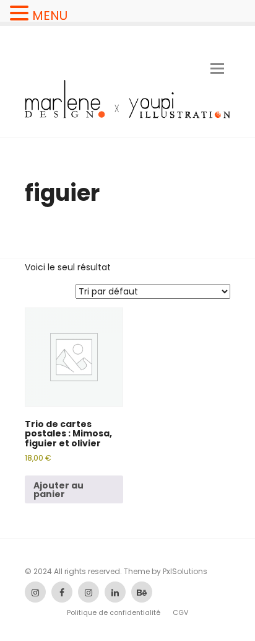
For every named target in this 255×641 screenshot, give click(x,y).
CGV (180, 612)
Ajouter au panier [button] (58, 489)
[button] (21, 13)
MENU (49, 15)
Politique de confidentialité (113, 612)
